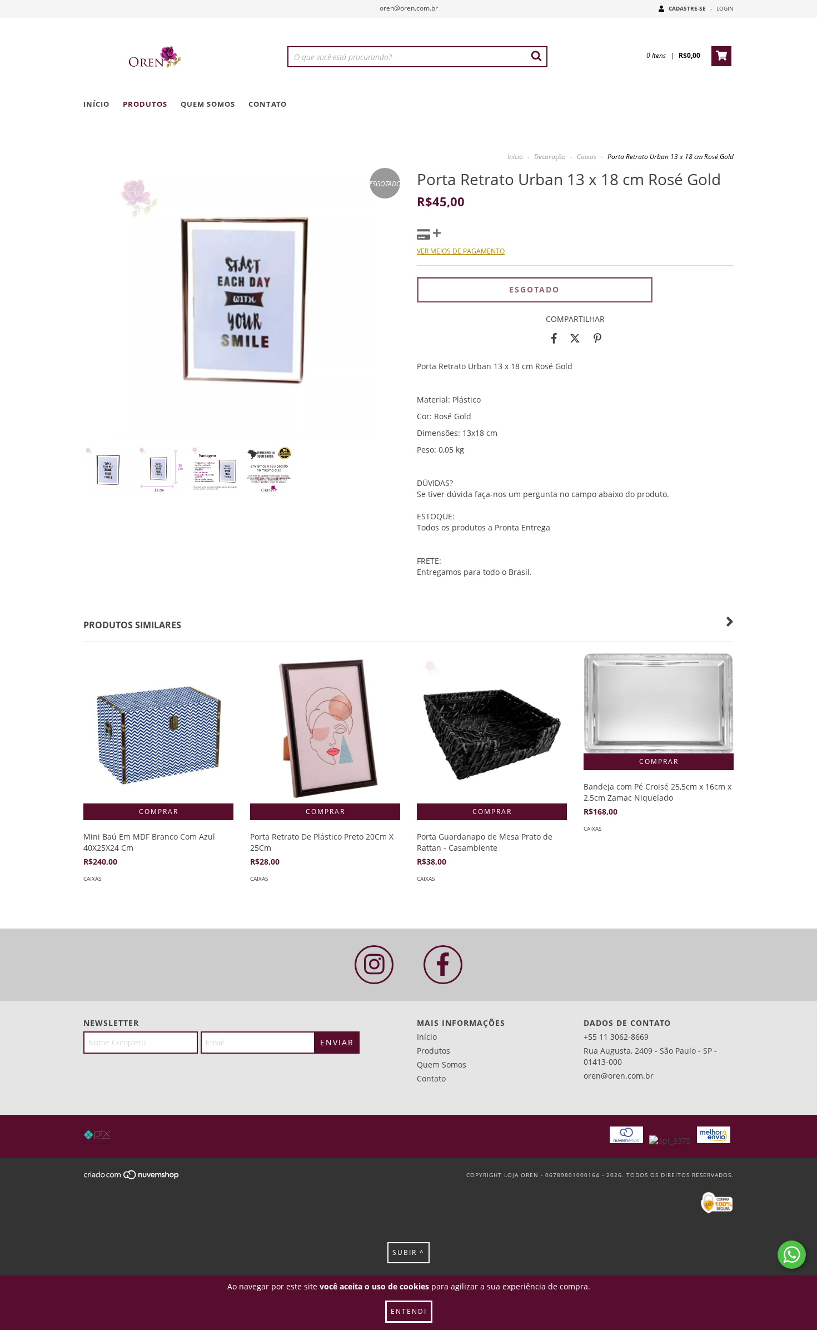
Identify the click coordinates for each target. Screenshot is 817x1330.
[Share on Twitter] (575, 338)
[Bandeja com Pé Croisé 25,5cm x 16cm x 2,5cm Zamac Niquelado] (659, 703)
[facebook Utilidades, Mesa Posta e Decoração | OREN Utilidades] (443, 964)
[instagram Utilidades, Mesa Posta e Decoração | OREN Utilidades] (374, 964)
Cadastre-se (687, 8)
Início (96, 104)
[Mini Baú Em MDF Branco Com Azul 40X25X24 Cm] (158, 728)
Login (725, 8)
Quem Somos (208, 104)
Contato (267, 104)
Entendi (409, 1311)
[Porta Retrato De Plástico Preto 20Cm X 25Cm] (325, 728)
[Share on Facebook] (554, 338)
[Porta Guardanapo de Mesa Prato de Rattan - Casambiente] (492, 728)
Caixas (586, 156)
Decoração (550, 156)
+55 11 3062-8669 (616, 1036)
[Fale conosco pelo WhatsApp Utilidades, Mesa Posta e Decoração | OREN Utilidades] (792, 1254)
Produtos (145, 104)
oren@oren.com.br (409, 8)
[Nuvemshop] (132, 1178)
